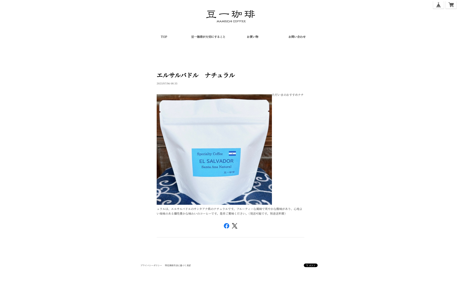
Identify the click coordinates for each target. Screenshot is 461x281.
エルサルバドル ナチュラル (196, 74)
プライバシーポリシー (151, 265)
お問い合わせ (297, 37)
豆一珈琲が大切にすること (208, 37)
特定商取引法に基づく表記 (178, 265)
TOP (164, 37)
